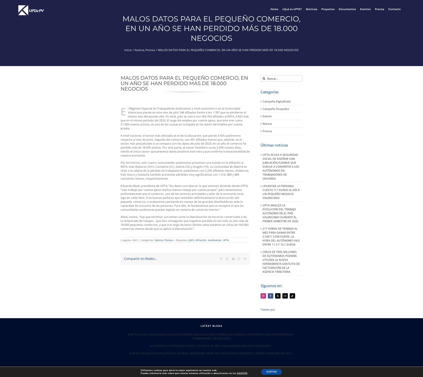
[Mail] (285, 296)
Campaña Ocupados (276, 109)
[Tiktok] (292, 296)
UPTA (226, 240)
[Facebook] (270, 296)
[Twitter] (278, 296)
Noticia (159, 240)
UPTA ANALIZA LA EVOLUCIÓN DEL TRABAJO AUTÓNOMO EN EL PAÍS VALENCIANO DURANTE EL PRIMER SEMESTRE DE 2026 (280, 213)
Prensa (169, 240)
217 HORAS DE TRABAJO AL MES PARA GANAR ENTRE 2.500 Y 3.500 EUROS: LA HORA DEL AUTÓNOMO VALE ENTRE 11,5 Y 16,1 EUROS (281, 236)
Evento (267, 116)
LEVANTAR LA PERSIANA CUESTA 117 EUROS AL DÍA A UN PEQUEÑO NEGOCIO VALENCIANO (212, 346)
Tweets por (268, 309)
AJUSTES (242, 373)
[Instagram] (263, 296)
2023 (191, 240)
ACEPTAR (271, 371)
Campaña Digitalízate (277, 101)
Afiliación (201, 240)
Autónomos (214, 240)
